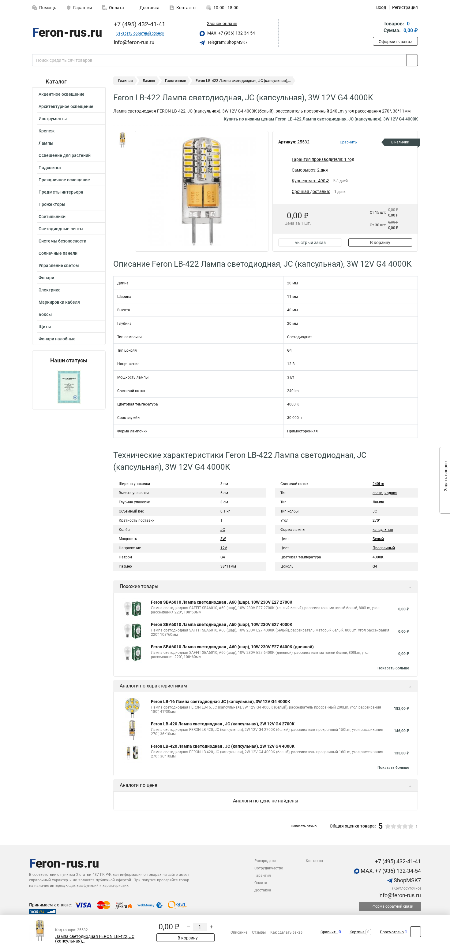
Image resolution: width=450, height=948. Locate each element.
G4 (222, 557)
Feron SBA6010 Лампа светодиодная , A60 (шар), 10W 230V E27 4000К (221, 624)
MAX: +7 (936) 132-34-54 (230, 33)
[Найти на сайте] (412, 60)
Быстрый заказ (310, 242)
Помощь (47, 7)
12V (223, 548)
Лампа (378, 502)
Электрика (50, 289)
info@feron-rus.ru (399, 895)
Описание (239, 932)
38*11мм (228, 566)
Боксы (45, 314)
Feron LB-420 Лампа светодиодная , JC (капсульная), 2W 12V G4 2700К (222, 723)
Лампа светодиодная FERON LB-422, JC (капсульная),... (94, 938)
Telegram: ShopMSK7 (227, 42)
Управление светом (59, 265)
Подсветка (50, 167)
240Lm (378, 484)
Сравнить (329, 932)
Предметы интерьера (61, 192)
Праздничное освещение (64, 179)
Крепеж (46, 130)
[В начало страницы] (415, 931)
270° (376, 520)
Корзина (357, 932)
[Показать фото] (122, 140)
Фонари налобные (57, 338)
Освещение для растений (65, 155)
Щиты (45, 326)
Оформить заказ (395, 41)
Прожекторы (52, 204)
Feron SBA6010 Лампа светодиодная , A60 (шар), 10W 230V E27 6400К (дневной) (232, 646)
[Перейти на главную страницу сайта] (66, 33)
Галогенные (175, 81)
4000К (378, 557)
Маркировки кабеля (59, 302)
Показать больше (393, 668)
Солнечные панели (58, 253)
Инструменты (53, 118)
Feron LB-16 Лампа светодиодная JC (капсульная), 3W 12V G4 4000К (220, 701)
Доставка (149, 7)
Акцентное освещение (61, 94)
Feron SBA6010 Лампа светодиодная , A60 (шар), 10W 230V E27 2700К (221, 602)
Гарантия (82, 7)
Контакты (186, 7)
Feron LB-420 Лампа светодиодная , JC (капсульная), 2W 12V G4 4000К (222, 746)
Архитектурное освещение (66, 106)
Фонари (46, 277)
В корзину (380, 242)
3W (223, 539)
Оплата (116, 7)
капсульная (383, 530)
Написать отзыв (304, 826)
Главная (125, 81)
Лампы (46, 143)
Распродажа (265, 861)
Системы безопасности (62, 241)
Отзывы (259, 932)
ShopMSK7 (406, 880)
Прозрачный (384, 548)
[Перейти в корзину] (377, 27)
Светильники (52, 216)
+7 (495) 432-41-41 (138, 24)
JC (222, 530)
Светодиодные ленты (61, 228)
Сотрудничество (268, 868)
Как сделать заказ (286, 932)
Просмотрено (392, 932)
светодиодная (385, 493)
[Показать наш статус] (69, 386)
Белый (378, 539)
